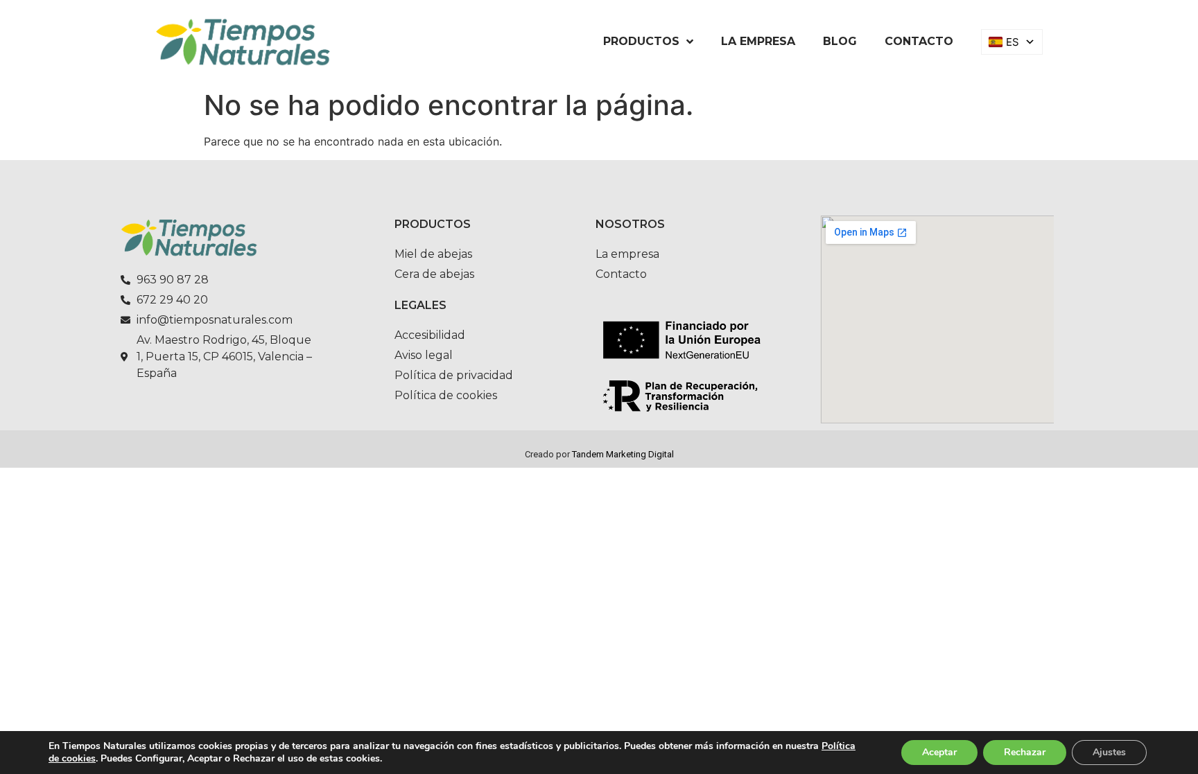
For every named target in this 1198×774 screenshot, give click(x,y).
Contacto (919, 41)
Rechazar (1024, 752)
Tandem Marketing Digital (623, 454)
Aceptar (939, 752)
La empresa (758, 41)
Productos (641, 41)
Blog (840, 41)
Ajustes (1109, 752)
